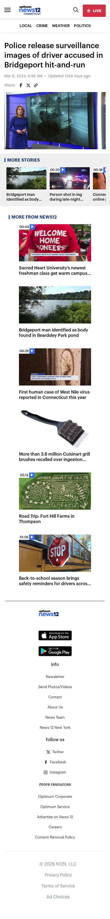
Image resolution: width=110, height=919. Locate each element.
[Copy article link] (36, 85)
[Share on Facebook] (21, 85)
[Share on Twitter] (28, 85)
